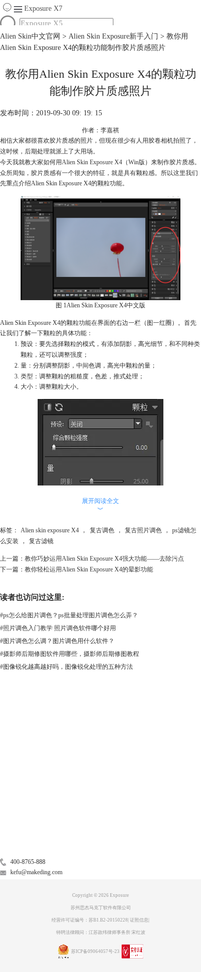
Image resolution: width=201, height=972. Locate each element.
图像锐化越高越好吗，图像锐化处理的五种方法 (66, 666)
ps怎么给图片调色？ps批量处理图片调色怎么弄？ (69, 615)
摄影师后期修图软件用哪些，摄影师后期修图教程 (69, 653)
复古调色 (102, 530)
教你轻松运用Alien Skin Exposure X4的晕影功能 (89, 569)
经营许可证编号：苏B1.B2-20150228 (90, 920)
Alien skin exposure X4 (50, 530)
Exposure (43, 8)
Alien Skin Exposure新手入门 (113, 36)
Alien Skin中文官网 (30, 36)
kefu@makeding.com (36, 872)
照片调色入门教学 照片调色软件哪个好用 (58, 628)
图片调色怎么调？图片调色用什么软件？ (57, 641)
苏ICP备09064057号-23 (95, 951)
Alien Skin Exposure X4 (92, 162)
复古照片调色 (143, 530)
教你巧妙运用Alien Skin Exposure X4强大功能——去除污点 (104, 558)
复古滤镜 (41, 541)
